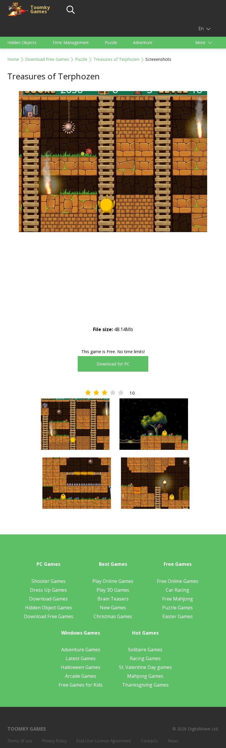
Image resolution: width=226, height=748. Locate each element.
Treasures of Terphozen (116, 59)
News (173, 741)
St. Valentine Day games (145, 667)
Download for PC (113, 364)
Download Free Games (47, 59)
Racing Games (145, 658)
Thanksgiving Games (145, 685)
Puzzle (111, 42)
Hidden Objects (21, 42)
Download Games (48, 599)
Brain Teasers (113, 599)
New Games (113, 607)
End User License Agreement (104, 741)
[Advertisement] (113, 284)
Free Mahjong (177, 599)
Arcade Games (80, 676)
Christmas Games (113, 616)
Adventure (142, 42)
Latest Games (81, 658)
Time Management (70, 42)
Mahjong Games (145, 676)
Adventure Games (80, 649)
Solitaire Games (145, 649)
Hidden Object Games (48, 607)
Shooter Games (48, 581)
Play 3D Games (113, 590)
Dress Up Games (48, 590)
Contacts (149, 741)
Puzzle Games (177, 607)
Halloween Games (80, 667)
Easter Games (177, 616)
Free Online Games (177, 581)
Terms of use (19, 741)
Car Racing (177, 590)
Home (13, 59)
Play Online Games (112, 581)
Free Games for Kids (81, 685)
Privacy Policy (54, 741)
